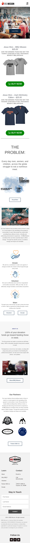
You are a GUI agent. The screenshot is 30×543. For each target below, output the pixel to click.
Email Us (18, 474)
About (3, 474)
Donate (3, 487)
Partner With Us (6, 484)
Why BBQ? (4, 477)
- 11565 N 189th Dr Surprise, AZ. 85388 (21, 484)
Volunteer (4, 480)
